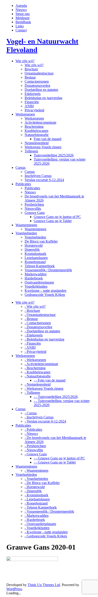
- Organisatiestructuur (40, 315)
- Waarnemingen (36, 470)
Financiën (32, 102)
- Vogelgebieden (36, 479)
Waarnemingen (35, 229)
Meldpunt (22, 18)
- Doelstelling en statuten (42, 331)
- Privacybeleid (35, 352)
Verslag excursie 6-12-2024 (44, 180)
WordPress (14, 589)
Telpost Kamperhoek (40, 266)
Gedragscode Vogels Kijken (45, 295)
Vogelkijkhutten (36, 286)
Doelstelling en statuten (41, 90)
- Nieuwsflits (34, 450)
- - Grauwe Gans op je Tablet (55, 462)
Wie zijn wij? (34, 65)
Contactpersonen (37, 81)
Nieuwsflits (33, 208)
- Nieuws (31, 434)
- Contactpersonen (38, 323)
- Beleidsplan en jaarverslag (44, 339)
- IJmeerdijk (33, 491)
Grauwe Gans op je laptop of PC (57, 217)
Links (19, 26)
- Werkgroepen (35, 360)
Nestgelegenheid (37, 143)
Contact (21, 30)
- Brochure (32, 311)
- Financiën (33, 343)
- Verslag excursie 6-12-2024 (45, 421)
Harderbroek (34, 278)
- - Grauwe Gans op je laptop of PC (59, 458)
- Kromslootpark (36, 495)
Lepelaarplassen (36, 258)
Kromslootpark (35, 254)
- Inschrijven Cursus (39, 417)
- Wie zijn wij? (35, 306)
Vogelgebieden (35, 237)
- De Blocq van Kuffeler (42, 483)
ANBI (29, 106)
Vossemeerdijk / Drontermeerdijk (48, 270)
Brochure (31, 69)
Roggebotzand (35, 262)
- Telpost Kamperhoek (41, 507)
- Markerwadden (37, 516)
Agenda (21, 6)
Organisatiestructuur (39, 73)
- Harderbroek (35, 520)
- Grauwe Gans (36, 454)
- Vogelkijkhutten (37, 528)
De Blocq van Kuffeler (41, 241)
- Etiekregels (34, 335)
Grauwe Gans (35, 213)
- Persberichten (35, 446)
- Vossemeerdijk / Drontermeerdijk (49, 511)
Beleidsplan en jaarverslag (43, 98)
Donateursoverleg (37, 85)
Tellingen (31, 151)
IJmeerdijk (32, 249)
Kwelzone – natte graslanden (45, 290)
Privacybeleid (34, 110)
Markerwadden (35, 274)
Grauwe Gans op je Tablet (53, 221)
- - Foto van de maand (49, 380)
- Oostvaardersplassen (40, 524)
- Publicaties (33, 429)
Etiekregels (33, 94)
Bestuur (30, 77)
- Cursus (31, 413)
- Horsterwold (35, 487)
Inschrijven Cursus (38, 176)
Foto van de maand (47, 139)
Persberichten (34, 204)
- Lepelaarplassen (37, 499)
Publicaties (32, 188)
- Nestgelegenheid (38, 384)
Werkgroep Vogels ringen (43, 147)
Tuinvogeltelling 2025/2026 (54, 155)
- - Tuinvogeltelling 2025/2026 (56, 397)
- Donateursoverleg (38, 327)
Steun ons (22, 14)
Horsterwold (34, 245)
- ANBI (30, 347)
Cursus (30, 172)
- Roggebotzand (36, 503)
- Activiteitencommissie (41, 364)
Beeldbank (23, 22)
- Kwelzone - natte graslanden (46, 532)
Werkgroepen (34, 118)
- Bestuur (31, 319)
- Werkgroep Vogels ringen (44, 388)
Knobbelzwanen (36, 131)
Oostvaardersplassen (39, 282)
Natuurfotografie (37, 135)
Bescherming (34, 126)
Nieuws (21, 10)
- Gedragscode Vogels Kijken (46, 536)
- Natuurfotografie (38, 376)
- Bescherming (35, 368)
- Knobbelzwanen (37, 372)
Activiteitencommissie (40, 122)
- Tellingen (32, 393)
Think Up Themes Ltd (44, 585)
